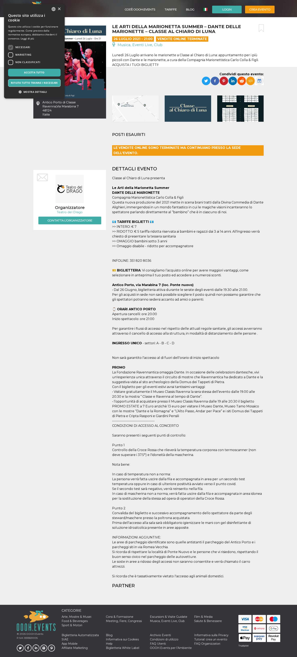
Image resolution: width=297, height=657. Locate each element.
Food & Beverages (75, 621)
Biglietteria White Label (122, 648)
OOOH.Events (34, 633)
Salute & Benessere (208, 621)
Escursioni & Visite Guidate (168, 617)
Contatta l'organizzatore (69, 220)
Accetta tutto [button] (34, 72)
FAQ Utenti (158, 643)
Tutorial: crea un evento (210, 639)
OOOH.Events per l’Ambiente (171, 648)
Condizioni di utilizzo (164, 639)
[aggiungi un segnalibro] (261, 28)
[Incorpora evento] (250, 81)
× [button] (59, 9)
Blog (190, 9)
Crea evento (259, 9)
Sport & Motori (72, 625)
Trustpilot (243, 645)
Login (227, 9)
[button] (34, 91)
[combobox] (54, 9)
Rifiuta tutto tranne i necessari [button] (34, 83)
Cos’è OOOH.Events (140, 9)
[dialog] (34, 51)
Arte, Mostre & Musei (76, 617)
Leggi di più (27, 38)
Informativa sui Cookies (122, 639)
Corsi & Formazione (119, 617)
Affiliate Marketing (75, 648)
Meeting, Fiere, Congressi (124, 621)
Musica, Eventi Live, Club (139, 45)
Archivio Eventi (160, 635)
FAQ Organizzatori (207, 643)
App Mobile (70, 643)
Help (109, 643)
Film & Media (203, 617)
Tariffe (170, 9)
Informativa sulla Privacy (211, 635)
